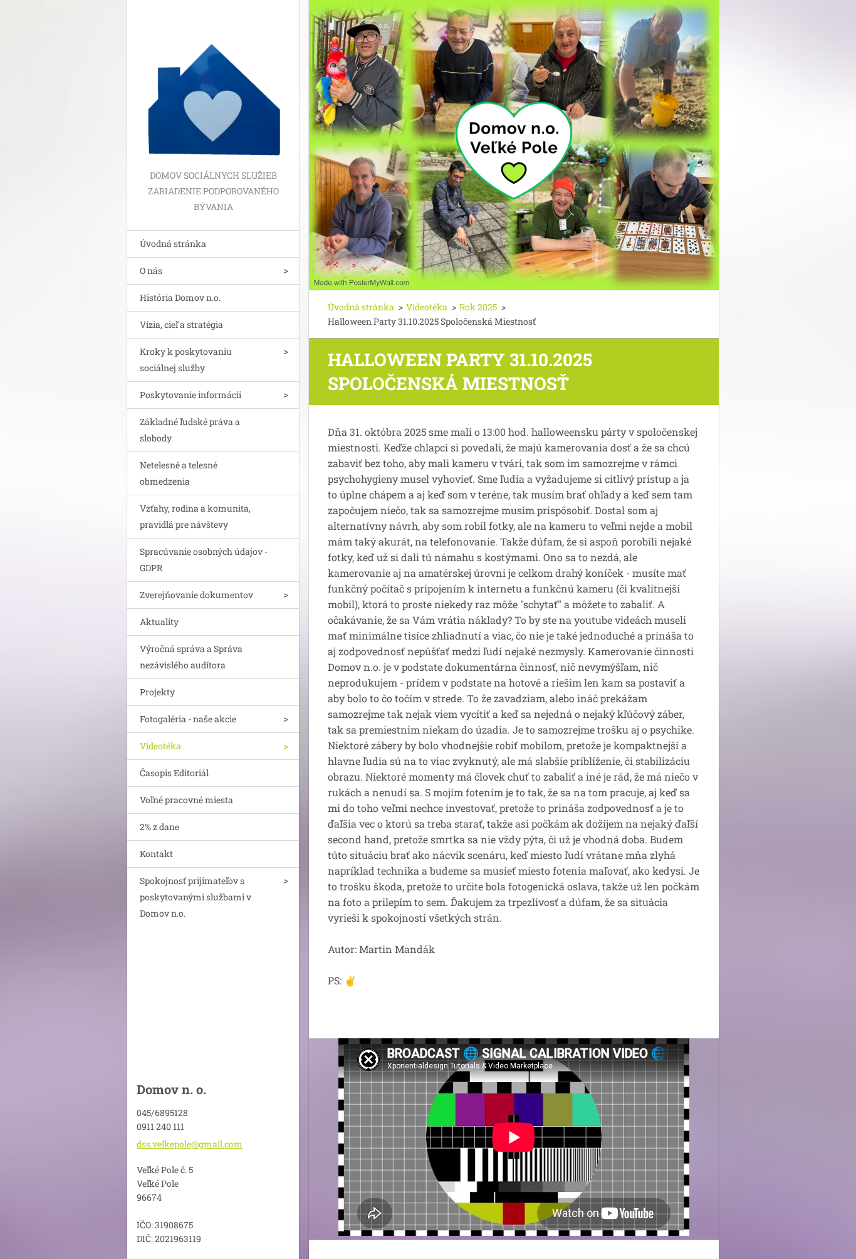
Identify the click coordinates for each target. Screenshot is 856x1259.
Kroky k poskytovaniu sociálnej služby (186, 359)
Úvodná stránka (173, 244)
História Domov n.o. (180, 297)
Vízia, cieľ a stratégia (181, 324)
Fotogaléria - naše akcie (188, 719)
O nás (151, 271)
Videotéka (160, 746)
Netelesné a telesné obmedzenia (178, 473)
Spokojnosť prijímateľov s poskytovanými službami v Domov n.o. (195, 897)
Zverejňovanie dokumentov (196, 595)
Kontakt (156, 854)
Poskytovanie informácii (190, 395)
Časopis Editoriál (174, 773)
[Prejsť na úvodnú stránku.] (213, 83)
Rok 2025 (478, 307)
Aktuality (159, 622)
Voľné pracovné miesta (186, 800)
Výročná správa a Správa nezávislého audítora (191, 657)
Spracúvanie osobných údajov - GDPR (204, 559)
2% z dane (159, 827)
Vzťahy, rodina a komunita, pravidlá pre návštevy (195, 516)
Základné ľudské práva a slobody (190, 430)
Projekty (157, 692)
